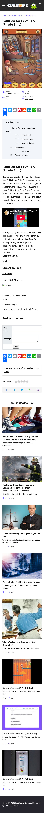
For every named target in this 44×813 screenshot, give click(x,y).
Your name (5, 329)
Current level (26, 135)
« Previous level (9, 296)
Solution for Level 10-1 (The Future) (19, 733)
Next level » (21, 296)
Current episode (27, 139)
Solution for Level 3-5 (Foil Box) (17, 779)
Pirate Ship (17, 180)
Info (7, 83)
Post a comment (21, 155)
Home (4, 15)
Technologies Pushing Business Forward (21, 582)
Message (7, 339)
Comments (19, 148)
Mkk (28, 151)
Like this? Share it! (27, 143)
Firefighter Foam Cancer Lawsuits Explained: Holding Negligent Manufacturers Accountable (18, 488)
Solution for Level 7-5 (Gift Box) (17, 688)
